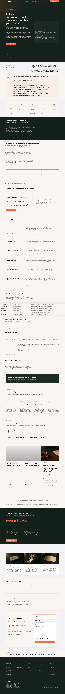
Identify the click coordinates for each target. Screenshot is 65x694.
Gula (39, 664)
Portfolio (29, 663)
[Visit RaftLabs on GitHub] (48, 685)
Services (27, 1)
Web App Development (8, 663)
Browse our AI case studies (51, 654)
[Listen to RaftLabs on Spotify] (44, 685)
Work (36, 1)
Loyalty (17, 663)
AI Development (8, 671)
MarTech (18, 664)
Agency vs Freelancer (52, 670)
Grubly (39, 663)
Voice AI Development (8, 674)
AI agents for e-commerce (10, 654)
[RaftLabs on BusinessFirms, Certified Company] (58, 685)
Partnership (29, 670)
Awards (29, 667)
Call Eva (40, 667)
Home (7, 6)
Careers (29, 664)
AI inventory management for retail (31, 654)
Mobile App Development (9, 664)
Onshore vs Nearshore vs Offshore (54, 677)
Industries (31, 1)
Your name (37, 616)
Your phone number (38, 624)
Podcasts (51, 664)
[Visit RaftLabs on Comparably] (56, 685)
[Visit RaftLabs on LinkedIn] (39, 685)
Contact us (29, 671)
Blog (38, 1)
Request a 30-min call (54, 1)
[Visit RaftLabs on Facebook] (52, 685)
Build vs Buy (51, 671)
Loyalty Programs (52, 667)
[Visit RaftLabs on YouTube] (41, 685)
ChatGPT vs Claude (52, 674)
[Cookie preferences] (2, 692)
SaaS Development (8, 667)
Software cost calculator (41, 654)
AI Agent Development (8, 670)
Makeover (40, 670)
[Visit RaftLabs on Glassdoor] (54, 685)
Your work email (38, 620)
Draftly (39, 671)
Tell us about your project (39, 628)
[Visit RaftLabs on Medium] (50, 685)
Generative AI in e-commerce (20, 654)
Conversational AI (19, 667)
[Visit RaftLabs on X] (46, 685)
